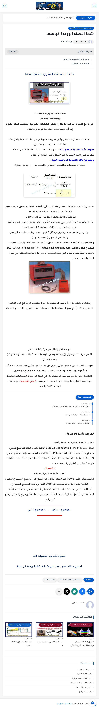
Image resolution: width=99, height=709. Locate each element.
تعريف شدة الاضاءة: (80, 64)
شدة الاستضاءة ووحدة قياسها (76, 60)
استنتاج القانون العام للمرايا (78, 423)
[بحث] (4, 6)
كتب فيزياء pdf (85, 692)
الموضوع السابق (61, 510)
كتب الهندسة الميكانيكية (81, 683)
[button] (82, 591)
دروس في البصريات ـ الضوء (81, 28)
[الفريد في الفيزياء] (49, 6)
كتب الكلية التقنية (84, 674)
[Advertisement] (49, 332)
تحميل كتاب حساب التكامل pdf (60, 18)
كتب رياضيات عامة (84, 688)
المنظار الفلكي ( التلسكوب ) (78, 415)
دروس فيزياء (50, 579)
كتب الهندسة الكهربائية (82, 679)
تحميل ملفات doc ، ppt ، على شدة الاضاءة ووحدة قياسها (49, 566)
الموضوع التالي (36, 510)
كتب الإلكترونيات (85, 669)
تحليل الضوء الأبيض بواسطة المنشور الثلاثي (70, 407)
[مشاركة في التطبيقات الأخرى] (59, 591)
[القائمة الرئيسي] (94, 6)
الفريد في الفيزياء (64, 704)
